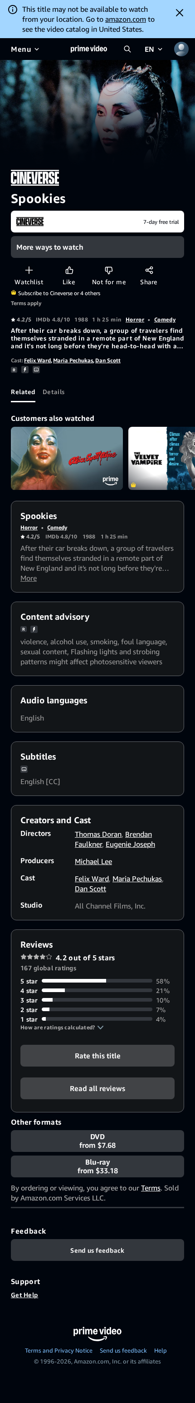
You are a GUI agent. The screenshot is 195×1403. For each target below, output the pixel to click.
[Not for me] (109, 270)
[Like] (69, 270)
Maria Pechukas (73, 360)
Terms (151, 1187)
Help (160, 1350)
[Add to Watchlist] (29, 270)
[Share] (149, 270)
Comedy (165, 319)
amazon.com (125, 19)
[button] (62, 1027)
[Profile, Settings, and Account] (181, 49)
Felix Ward (37, 360)
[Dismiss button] (179, 13)
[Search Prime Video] (127, 49)
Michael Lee (93, 861)
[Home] (89, 49)
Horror (135, 319)
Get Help (24, 1295)
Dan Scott (108, 360)
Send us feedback (123, 1350)
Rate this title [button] (98, 1055)
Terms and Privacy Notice (59, 1350)
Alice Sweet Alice (67, 458)
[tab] (23, 391)
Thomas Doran (98, 834)
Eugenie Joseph (130, 844)
